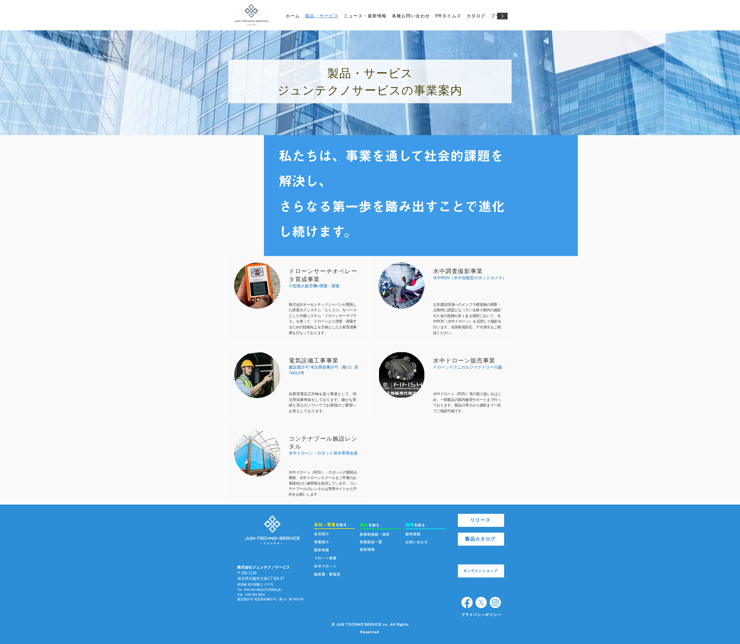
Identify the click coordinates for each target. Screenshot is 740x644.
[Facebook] (467, 602)
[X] (481, 602)
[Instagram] (495, 602)
